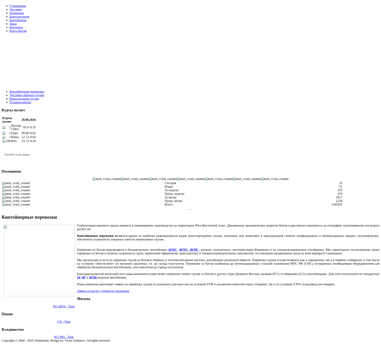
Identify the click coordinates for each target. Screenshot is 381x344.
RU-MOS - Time (64, 306)
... (190, 208)
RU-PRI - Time (64, 337)
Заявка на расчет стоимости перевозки (103, 291)
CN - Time (64, 321)
